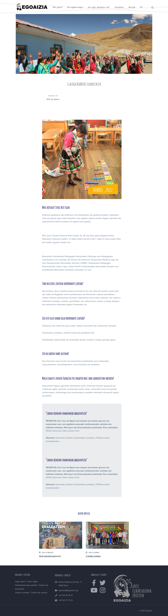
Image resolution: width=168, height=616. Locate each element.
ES (141, 7)
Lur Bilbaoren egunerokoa (93, 556)
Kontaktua (119, 7)
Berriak (132, 7)
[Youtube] (94, 590)
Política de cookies (39, 593)
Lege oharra (20, 581)
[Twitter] (102, 583)
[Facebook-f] (94, 583)
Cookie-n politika (22, 593)
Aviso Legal (32, 581)
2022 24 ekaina (52, 99)
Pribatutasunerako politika (26, 585)
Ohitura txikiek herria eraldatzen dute (50, 556)
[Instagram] (102, 590)
